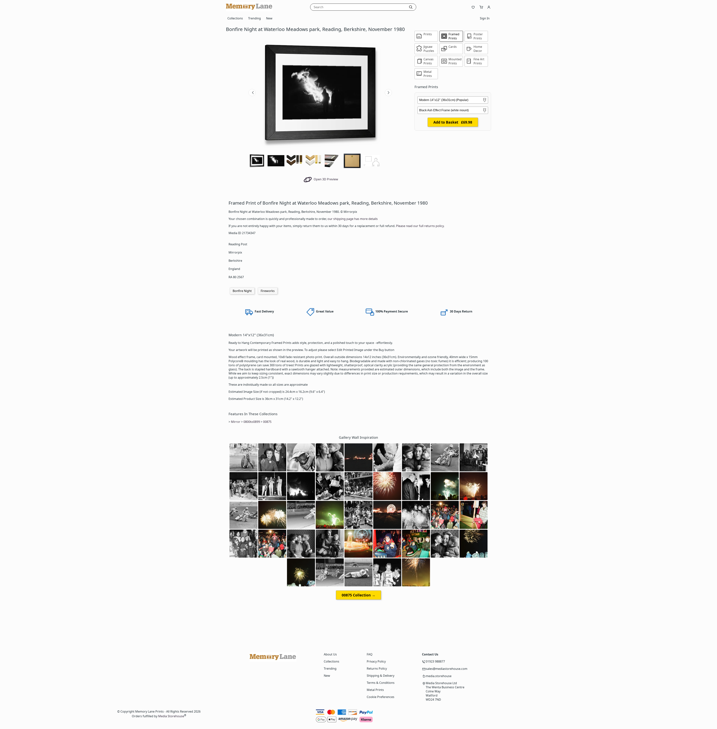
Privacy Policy (376, 661)
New (269, 18)
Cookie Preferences (380, 697)
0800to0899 (251, 422)
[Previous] (252, 92)
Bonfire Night (242, 291)
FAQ (370, 654)
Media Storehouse (171, 716)
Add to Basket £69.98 (452, 122)
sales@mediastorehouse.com (446, 669)
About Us (330, 654)
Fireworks (268, 291)
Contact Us (430, 654)
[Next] (388, 92)
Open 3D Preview (325, 179)
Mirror (235, 422)
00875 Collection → (358, 595)
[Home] (249, 10)
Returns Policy (377, 668)
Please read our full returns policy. (420, 226)
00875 (267, 422)
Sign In (485, 18)
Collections (235, 18)
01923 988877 (435, 661)
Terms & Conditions (381, 683)
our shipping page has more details (353, 219)
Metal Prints (375, 690)
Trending (254, 18)
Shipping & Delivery (380, 676)
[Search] (411, 7)
